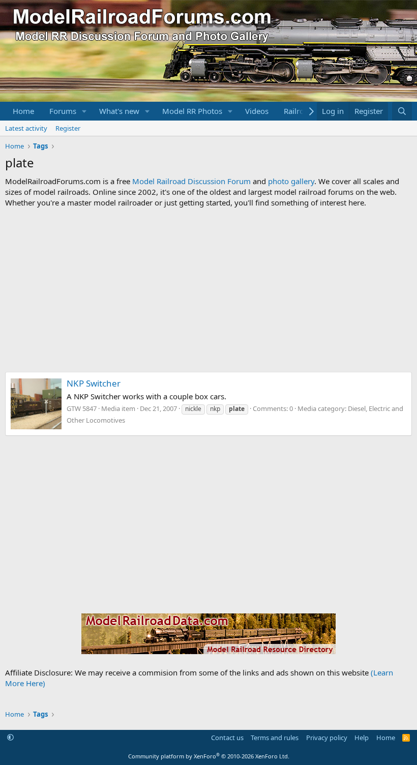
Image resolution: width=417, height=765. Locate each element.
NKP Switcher (94, 383)
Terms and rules (275, 737)
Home (23, 111)
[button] (84, 111)
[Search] (402, 111)
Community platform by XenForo (208, 756)
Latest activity (26, 128)
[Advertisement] (208, 290)
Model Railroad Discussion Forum (191, 181)
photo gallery (291, 181)
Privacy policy (326, 737)
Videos (257, 111)
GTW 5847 (82, 408)
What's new (119, 111)
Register (67, 128)
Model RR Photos (192, 111)
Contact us (227, 737)
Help (361, 737)
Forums (62, 111)
